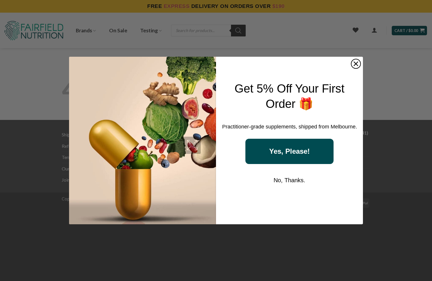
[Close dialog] (356, 63)
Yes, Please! (289, 151)
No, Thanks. (289, 180)
